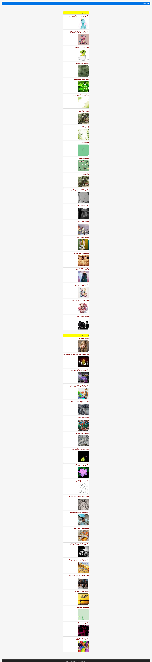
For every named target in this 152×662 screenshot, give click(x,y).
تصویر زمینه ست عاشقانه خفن (80, 449)
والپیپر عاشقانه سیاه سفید (81, 206)
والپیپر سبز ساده (84, 142)
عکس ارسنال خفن (83, 417)
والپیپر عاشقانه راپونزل (82, 269)
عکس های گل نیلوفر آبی (82, 465)
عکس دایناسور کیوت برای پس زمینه (78, 16)
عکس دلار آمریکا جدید (82, 433)
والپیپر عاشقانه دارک (83, 316)
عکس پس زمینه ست (83, 607)
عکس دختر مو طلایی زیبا (81, 338)
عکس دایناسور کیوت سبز (82, 47)
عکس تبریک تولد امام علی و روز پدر (79, 560)
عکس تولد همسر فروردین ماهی (80, 370)
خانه (148, 4)
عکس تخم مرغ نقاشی (82, 481)
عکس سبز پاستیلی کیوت (82, 63)
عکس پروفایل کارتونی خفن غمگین (79, 544)
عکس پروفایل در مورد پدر (81, 591)
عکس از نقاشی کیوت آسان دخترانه (79, 496)
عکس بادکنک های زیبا (82, 639)
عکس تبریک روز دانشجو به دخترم (79, 386)
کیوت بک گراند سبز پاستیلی (81, 79)
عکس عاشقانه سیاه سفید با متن (80, 190)
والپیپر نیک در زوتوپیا (83, 221)
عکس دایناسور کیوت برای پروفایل (79, 32)
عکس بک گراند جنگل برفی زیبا (80, 402)
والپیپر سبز (86, 174)
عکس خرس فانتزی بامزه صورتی (80, 300)
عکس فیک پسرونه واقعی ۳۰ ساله (79, 512)
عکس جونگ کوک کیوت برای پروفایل (78, 575)
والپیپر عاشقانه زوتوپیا (83, 237)
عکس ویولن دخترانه (83, 623)
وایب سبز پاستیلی (84, 111)
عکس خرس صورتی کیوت (81, 285)
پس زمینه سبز (85, 127)
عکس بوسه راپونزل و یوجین (81, 253)
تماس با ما (143, 4)
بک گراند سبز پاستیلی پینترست (80, 95)
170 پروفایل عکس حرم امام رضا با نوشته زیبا (76, 354)
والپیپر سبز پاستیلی (83, 158)
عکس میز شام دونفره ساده (81, 528)
